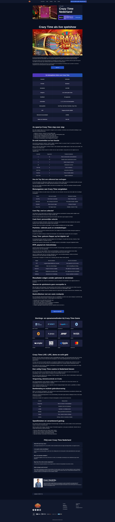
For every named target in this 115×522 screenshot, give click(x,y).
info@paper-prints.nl (79, 507)
